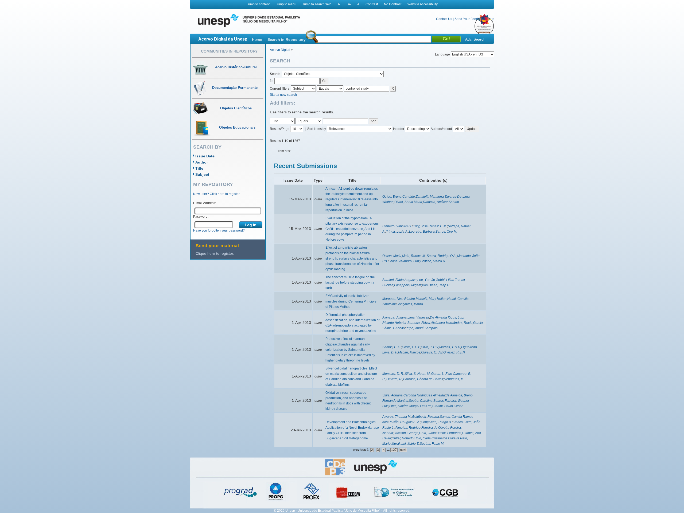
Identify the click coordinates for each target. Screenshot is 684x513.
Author (201, 162)
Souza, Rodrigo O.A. (441, 256)
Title (199, 168)
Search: (276, 74)
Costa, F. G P (411, 347)
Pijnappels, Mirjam (407, 285)
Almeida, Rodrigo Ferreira (414, 428)
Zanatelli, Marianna (430, 196)
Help (490, 19)
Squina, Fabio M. (432, 444)
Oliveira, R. (394, 379)
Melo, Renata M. (414, 256)
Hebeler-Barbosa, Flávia (412, 323)
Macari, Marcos (409, 352)
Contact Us (444, 19)
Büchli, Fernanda (449, 433)
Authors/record (441, 129)
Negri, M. (423, 374)
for (272, 81)
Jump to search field (317, 4)
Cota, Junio (427, 433)
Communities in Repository (229, 51)
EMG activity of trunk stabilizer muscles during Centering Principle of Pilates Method (350, 301)
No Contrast (392, 4)
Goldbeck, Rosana (425, 417)
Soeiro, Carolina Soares (426, 401)
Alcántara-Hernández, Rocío (451, 323)
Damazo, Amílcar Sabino (441, 202)
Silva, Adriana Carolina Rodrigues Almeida (413, 395)
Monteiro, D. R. (393, 374)
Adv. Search (475, 39)
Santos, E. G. (391, 347)
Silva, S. (411, 374)
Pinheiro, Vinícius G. (397, 226)
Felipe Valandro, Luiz (403, 261)
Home (257, 39)
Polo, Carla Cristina (428, 438)
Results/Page (279, 129)
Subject (202, 174)
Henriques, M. (454, 379)
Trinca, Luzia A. (397, 231)
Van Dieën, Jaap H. (436, 285)
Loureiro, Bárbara (422, 231)
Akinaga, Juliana (394, 317)
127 (394, 450)
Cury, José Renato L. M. (430, 226)
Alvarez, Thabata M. (396, 417)
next (403, 450)
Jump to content (258, 4)
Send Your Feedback (469, 19)
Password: (200, 216)
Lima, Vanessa (418, 317)
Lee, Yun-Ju (426, 280)
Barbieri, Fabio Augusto (399, 280)
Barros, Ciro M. (446, 231)
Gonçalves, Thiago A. (436, 422)
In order (398, 129)
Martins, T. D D (449, 347)
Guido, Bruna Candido (398, 196)
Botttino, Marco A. (433, 261)
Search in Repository (286, 39)
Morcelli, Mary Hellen (431, 299)
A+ (340, 4)
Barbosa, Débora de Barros (423, 379)
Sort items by (316, 129)
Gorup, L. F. (439, 374)
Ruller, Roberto (403, 438)
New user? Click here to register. (216, 194)
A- (349, 4)
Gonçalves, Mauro (410, 304)
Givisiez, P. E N (454, 352)
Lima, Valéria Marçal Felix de (410, 406)
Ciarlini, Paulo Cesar (447, 406)
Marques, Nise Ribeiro (398, 299)
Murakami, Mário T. (405, 444)
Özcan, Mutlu (391, 256)
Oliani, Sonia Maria (408, 202)
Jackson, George (406, 433)
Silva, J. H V (429, 347)
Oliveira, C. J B (431, 352)
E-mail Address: (204, 203)
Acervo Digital (280, 50)
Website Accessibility (422, 4)
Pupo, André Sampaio (422, 328)
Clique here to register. (215, 253)
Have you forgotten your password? (219, 230)
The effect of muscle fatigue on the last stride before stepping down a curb (350, 282)
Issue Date (205, 156)
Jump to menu (286, 4)
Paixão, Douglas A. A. (404, 422)
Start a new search (283, 95)
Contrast (372, 4)
